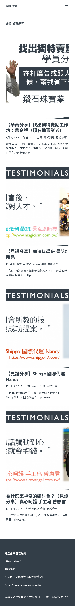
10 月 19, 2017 (14, 386)
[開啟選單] (66, 6)
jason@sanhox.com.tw (27, 585)
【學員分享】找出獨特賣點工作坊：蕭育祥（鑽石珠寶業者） (37, 127)
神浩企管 (11, 6)
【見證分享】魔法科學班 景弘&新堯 (37, 254)
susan (36, 264)
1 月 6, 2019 (12, 137)
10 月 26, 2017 (14, 264)
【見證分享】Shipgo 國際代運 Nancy (35, 376)
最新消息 (49, 137)
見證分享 (61, 137)
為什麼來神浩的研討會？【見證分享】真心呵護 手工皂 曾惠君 (37, 498)
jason (33, 137)
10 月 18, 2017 (14, 508)
